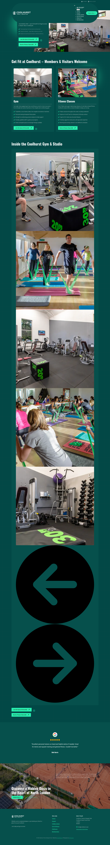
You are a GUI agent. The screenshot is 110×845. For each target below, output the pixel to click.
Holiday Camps (80, 14)
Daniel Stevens (59, 837)
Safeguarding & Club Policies (82, 829)
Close (78, 9)
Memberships (80, 19)
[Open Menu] (74, 5)
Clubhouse (54, 829)
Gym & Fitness (80, 16)
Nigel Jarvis (71, 837)
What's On (79, 18)
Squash (78, 12)
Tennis (78, 11)
